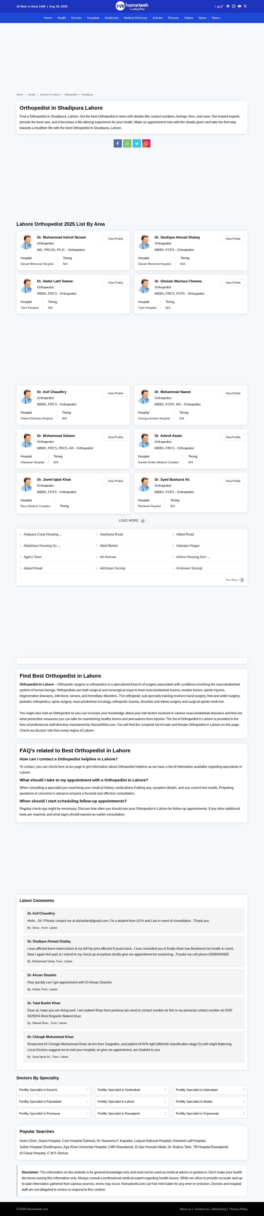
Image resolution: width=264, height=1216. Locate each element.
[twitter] (245, 6)
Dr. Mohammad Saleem (56, 436)
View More (232, 579)
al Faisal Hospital (33, 1153)
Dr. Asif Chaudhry (51, 392)
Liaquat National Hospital (152, 1141)
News (202, 18)
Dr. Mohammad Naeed (173, 392)
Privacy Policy (239, 1209)
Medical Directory (135, 18)
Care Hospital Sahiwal (78, 1141)
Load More (129, 520)
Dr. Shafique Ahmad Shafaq (177, 237)
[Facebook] (118, 143)
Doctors (76, 18)
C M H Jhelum (57, 1153)
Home (48, 18)
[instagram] (146, 143)
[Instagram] (234, 6)
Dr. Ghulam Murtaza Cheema (178, 281)
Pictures (173, 18)
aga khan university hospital (84, 1147)
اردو (220, 6)
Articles (158, 18)
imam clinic (28, 1141)
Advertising (219, 1209)
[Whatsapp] (127, 143)
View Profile (115, 238)
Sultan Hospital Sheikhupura (41, 1147)
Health (61, 18)
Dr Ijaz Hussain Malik (150, 1147)
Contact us (202, 1209)
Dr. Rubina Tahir (179, 1147)
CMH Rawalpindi (120, 1147)
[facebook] (228, 6)
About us (185, 1209)
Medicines (112, 18)
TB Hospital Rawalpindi (210, 1147)
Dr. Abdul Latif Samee (55, 281)
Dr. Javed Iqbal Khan (54, 480)
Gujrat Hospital (49, 1141)
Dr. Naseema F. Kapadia (114, 1141)
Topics (216, 18)
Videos (188, 18)
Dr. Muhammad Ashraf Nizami (61, 237)
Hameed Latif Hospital (189, 1141)
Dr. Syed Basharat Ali (172, 480)
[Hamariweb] (132, 6)
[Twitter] (137, 143)
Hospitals (93, 18)
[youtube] (239, 6)
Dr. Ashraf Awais (168, 436)
